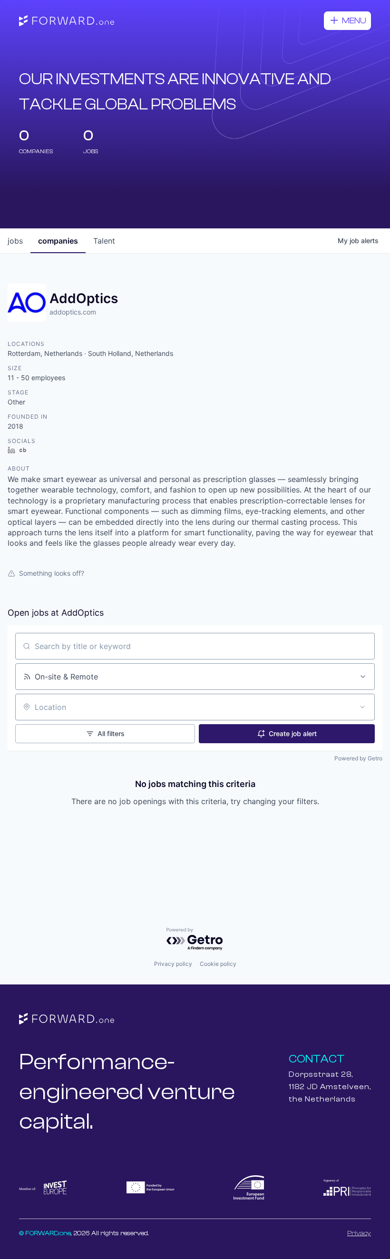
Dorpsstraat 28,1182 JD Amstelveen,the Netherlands (330, 1086)
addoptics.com (72, 312)
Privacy (359, 1233)
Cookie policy (218, 963)
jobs (15, 241)
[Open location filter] (362, 707)
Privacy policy (173, 963)
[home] (66, 21)
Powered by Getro (358, 758)
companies (58, 241)
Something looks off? (51, 573)
